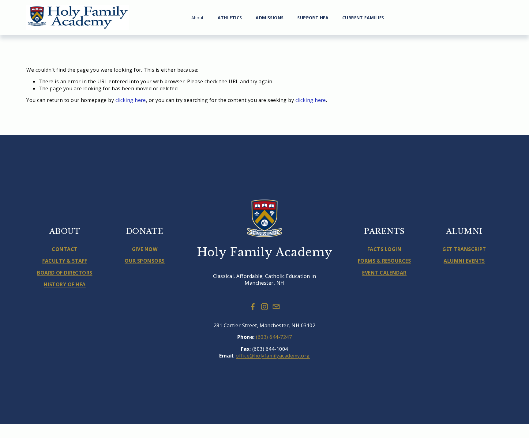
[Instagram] (264, 306)
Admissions (269, 18)
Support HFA (312, 18)
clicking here (130, 100)
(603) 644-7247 (274, 337)
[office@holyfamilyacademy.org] (276, 306)
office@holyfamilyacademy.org (273, 355)
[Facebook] (253, 306)
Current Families (363, 18)
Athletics (230, 18)
